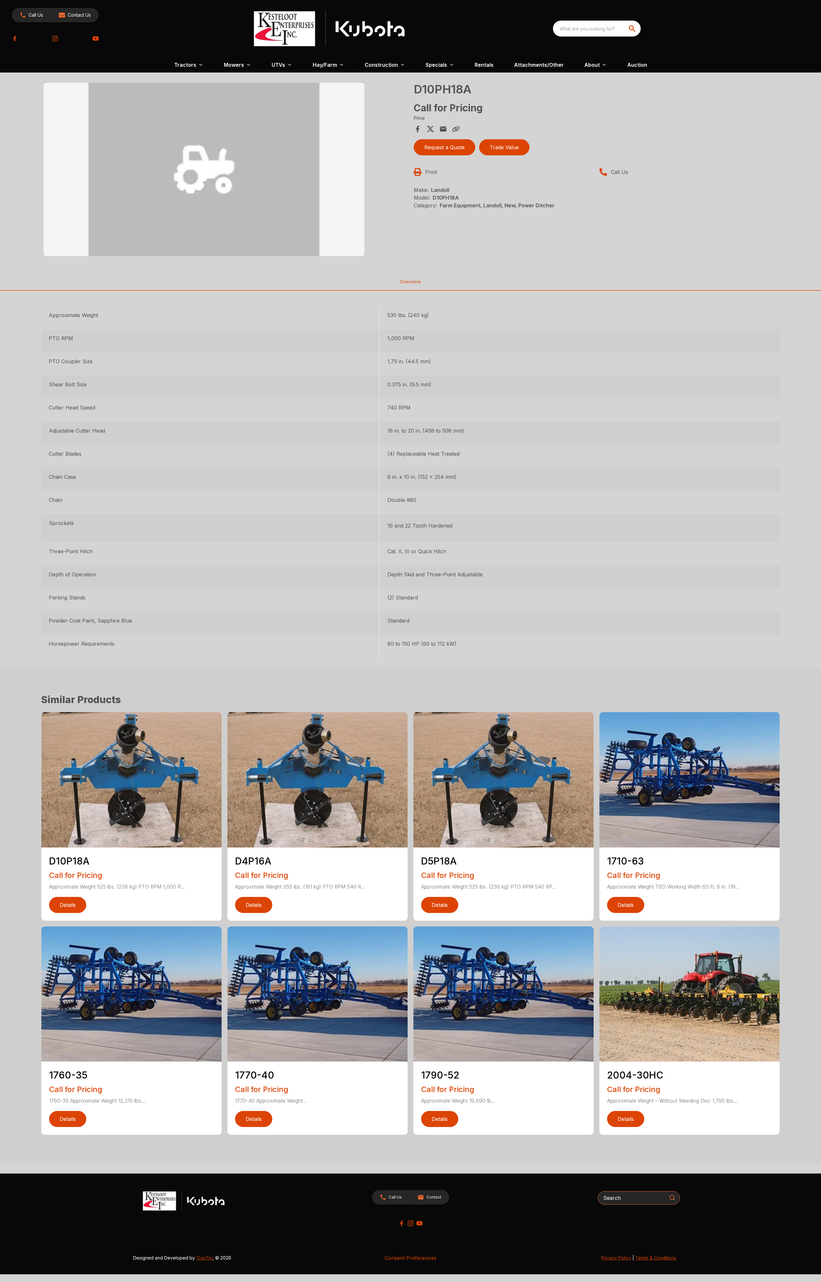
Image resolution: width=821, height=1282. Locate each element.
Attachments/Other (539, 65)
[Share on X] (430, 129)
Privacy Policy (616, 1257)
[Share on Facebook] (417, 129)
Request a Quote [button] (444, 147)
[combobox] (596, 28)
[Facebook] (15, 38)
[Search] (672, 1197)
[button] (31, 15)
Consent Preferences (410, 1258)
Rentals (484, 65)
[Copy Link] (456, 129)
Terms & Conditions (655, 1257)
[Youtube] (95, 38)
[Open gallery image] (204, 169)
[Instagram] (55, 38)
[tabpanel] (225, 170)
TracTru (204, 1257)
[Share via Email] (443, 129)
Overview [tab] (410, 281)
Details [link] (68, 905)
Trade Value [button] (504, 147)
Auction (637, 65)
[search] (632, 28)
